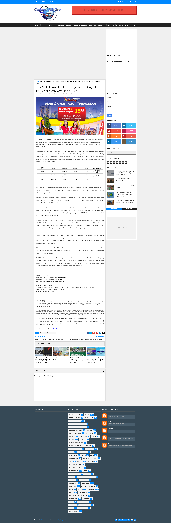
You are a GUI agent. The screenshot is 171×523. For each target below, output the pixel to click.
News (85, 470)
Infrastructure (73, 458)
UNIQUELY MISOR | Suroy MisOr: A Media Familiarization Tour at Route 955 (77, 360)
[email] (130, 1)
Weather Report (82, 508)
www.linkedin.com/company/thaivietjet (53, 281)
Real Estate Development (88, 486)
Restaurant (91, 489)
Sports (71, 492)
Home (37, 1)
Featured (129, 209)
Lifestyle (101, 25)
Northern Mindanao (74, 473)
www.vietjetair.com (46, 275)
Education (82, 439)
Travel (57, 81)
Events (71, 452)
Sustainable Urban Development (78, 495)
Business (92, 25)
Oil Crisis (71, 477)
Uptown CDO (72, 505)
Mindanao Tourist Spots (76, 467)
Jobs (70, 461)
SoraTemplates (45, 520)
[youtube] (133, 1)
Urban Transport (85, 505)
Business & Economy (74, 417)
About (44, 1)
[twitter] (118, 1)
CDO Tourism (83, 436)
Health (84, 455)
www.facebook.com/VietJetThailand (56, 277)
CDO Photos (89, 433)
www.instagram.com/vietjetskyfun (52, 279)
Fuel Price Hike (73, 455)
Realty (71, 489)
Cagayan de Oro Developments (77, 427)
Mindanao (91, 461)
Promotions (72, 486)
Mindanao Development (75, 464)
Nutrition (87, 473)
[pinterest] (135, 1)
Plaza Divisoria (84, 480)
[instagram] (126, 1)
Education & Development (76, 442)
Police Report (73, 483)
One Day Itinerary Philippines (87, 477)
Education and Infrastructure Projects (80, 445)
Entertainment (122, 25)
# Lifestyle (43, 332)
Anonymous (111, 414)
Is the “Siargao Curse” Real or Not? (60, 358)
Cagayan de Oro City (74, 421)
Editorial (71, 439)
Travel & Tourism (83, 502)
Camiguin (89, 430)
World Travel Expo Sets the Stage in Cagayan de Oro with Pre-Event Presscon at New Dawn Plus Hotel (95, 360)
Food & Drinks (83, 452)
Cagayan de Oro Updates (75, 430)
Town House (86, 498)
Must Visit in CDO (80, 25)
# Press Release (51, 332)
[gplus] (123, 1)
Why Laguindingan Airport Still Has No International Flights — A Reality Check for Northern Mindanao (42, 360)
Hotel (92, 455)
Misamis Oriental (73, 470)
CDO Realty (72, 436)
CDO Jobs (110, 25)
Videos (71, 508)
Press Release (51, 81)
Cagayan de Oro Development (77, 424)
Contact (52, 1)
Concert (94, 436)
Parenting (72, 480)
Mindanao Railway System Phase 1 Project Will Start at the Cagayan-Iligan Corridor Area (125, 172)
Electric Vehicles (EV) (75, 449)
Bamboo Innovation (74, 414)
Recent (114, 209)
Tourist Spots (73, 498)
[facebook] (120, 1)
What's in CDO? (47, 25)
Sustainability (83, 492)
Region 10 (80, 489)
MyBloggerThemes (63, 520)
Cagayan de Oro (89, 417)
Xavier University (74, 511)
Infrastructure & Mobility (90, 458)
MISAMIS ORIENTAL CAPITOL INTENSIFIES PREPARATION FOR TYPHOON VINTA (125, 194)
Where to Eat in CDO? (64, 25)
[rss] (128, 1)
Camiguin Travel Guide (75, 433)
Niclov (109, 443)
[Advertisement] (49, 41)
